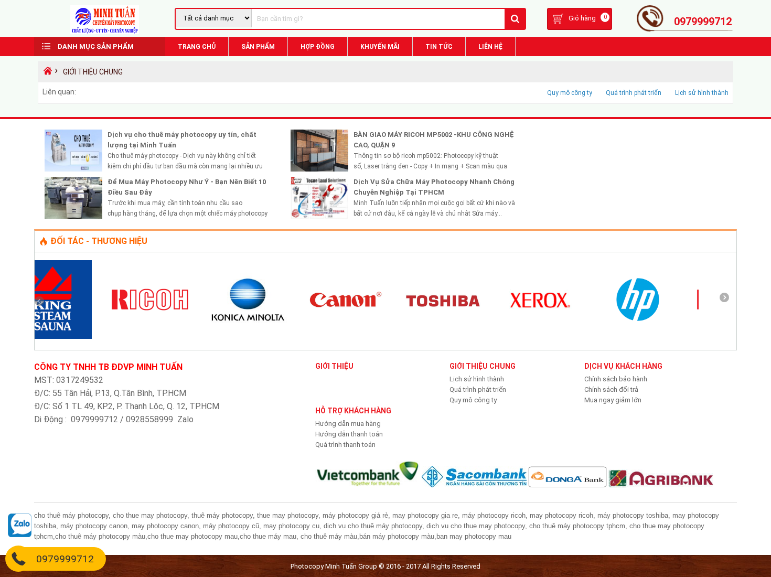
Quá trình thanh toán (345, 444)
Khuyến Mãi (380, 46)
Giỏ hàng (582, 18)
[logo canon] (270, 336)
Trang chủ (197, 46)
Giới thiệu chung (93, 72)
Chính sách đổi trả (611, 389)
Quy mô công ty (569, 93)
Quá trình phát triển (633, 93)
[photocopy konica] (173, 336)
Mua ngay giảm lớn (612, 400)
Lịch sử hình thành (702, 93)
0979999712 (703, 21)
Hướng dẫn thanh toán (349, 434)
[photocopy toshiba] (368, 336)
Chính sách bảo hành (615, 379)
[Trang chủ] (46, 73)
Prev (43, 301)
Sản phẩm (258, 46)
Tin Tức (439, 46)
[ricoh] (75, 336)
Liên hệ (490, 46)
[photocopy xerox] (465, 336)
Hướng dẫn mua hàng (348, 424)
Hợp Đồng (318, 46)
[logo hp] (563, 336)
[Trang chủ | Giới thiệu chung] (104, 32)
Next (728, 301)
